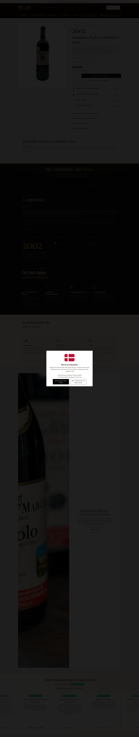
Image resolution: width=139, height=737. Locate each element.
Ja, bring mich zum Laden (61, 381)
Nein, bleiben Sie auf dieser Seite (78, 381)
